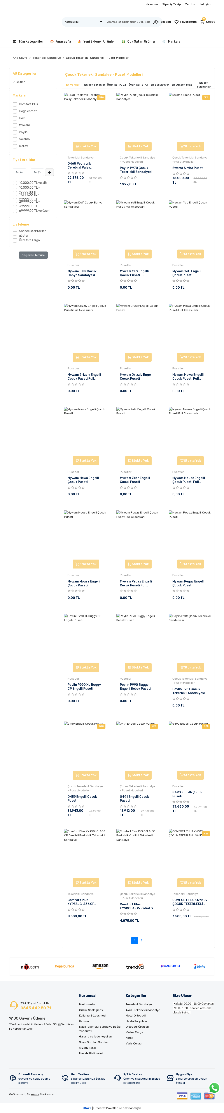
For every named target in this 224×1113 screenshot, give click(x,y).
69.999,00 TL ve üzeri (34, 211)
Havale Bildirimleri (91, 1053)
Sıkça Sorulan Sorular (93, 1042)
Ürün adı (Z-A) (138, 84)
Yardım (190, 4)
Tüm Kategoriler (30, 41)
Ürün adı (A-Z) (116, 84)
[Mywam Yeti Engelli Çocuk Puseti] (190, 224)
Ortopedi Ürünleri (137, 1026)
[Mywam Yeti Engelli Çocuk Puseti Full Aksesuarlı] (138, 224)
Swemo (24, 139)
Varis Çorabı (134, 1043)
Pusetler (19, 82)
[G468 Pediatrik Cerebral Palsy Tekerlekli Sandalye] (86, 117)
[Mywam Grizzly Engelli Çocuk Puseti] (138, 328)
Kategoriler (136, 996)
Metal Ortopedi (136, 1015)
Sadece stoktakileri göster (32, 233)
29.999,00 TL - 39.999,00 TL (29, 204)
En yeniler (72, 84)
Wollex (23, 146)
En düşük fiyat (160, 84)
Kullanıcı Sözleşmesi (92, 1015)
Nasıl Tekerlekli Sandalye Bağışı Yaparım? (100, 1029)
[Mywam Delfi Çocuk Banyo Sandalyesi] (86, 224)
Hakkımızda (87, 1004)
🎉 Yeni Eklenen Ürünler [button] (96, 41)
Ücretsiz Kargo (29, 240)
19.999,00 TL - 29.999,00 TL (29, 197)
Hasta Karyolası (136, 1021)
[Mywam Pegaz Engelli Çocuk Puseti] (190, 534)
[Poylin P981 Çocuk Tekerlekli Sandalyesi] (190, 638)
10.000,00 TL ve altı (33, 183)
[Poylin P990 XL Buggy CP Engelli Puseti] (86, 638)
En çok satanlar (94, 84)
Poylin (23, 132)
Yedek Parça (134, 1032)
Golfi (22, 118)
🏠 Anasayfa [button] (60, 41)
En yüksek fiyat (182, 84)
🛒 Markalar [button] (172, 41)
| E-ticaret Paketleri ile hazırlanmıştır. (112, 1108)
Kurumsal (87, 996)
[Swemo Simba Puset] (190, 117)
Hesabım (151, 4)
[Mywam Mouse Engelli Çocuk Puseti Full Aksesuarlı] (190, 431)
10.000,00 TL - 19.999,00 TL (29, 190)
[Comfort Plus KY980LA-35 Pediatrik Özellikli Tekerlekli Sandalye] (138, 853)
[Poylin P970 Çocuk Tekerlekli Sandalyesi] (138, 117)
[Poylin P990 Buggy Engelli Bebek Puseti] (138, 638)
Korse (129, 1037)
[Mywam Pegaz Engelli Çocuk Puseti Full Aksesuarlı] (138, 534)
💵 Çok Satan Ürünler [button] (139, 41)
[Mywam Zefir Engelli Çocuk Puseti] (138, 431)
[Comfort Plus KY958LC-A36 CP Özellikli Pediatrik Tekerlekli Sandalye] (86, 853)
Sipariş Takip (171, 4)
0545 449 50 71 (36, 1008)
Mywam (24, 125)
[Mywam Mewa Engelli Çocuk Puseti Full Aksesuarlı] (190, 328)
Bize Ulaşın (182, 996)
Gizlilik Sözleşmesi (91, 1010)
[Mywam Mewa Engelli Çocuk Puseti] (86, 431)
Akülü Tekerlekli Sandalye (143, 1010)
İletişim (205, 4)
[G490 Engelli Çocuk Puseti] (190, 746)
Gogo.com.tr (28, 111)
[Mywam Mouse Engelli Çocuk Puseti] (86, 534)
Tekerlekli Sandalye (139, 1004)
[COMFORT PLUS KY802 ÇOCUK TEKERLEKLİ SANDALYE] (190, 853)
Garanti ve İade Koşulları (95, 1036)
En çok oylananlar (204, 84)
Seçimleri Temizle (33, 255)
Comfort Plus (28, 104)
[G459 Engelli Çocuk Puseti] (86, 746)
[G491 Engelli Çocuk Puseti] (138, 746)
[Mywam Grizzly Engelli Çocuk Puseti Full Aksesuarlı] (86, 328)
